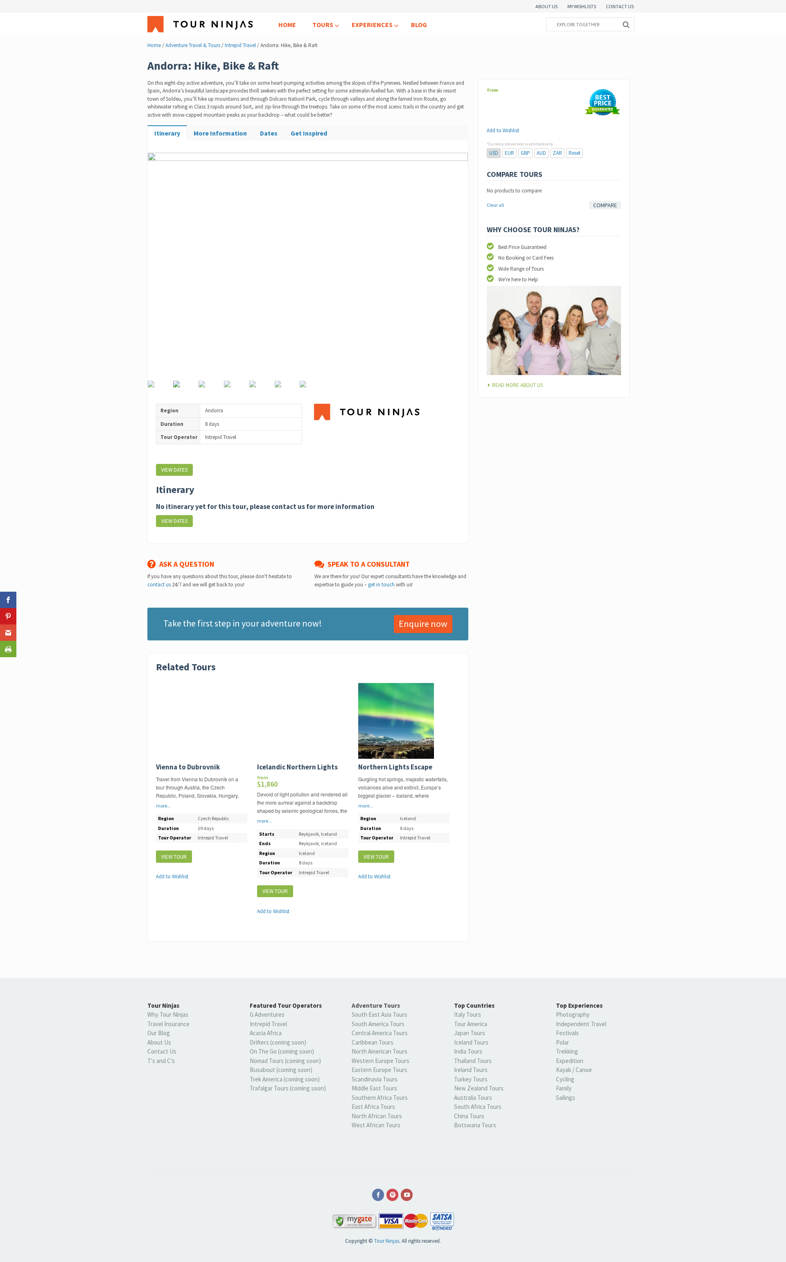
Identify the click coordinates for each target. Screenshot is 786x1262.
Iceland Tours (471, 1042)
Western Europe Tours (380, 1061)
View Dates (174, 469)
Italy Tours (467, 1014)
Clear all (495, 205)
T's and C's (161, 1061)
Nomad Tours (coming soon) (285, 1061)
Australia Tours (473, 1097)
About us (546, 6)
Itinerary (167, 133)
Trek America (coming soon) (285, 1079)
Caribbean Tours (372, 1042)
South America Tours (378, 1024)
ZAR (557, 152)
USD (493, 152)
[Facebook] (378, 1195)
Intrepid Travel (268, 1024)
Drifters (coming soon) (278, 1042)
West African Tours (376, 1125)
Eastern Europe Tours (379, 1070)
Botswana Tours (475, 1125)
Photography (573, 1014)
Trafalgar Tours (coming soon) (288, 1088)
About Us (159, 1042)
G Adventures (267, 1014)
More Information (220, 133)
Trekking (567, 1051)
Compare (605, 205)
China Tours (469, 1116)
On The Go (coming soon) (282, 1051)
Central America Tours (380, 1033)
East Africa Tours (373, 1106)
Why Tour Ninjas (167, 1014)
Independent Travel (581, 1024)
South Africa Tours (477, 1106)
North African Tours (377, 1116)
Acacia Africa (266, 1033)
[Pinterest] (393, 1195)
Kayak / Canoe (574, 1070)
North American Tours (379, 1051)
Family (563, 1088)
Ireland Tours (471, 1070)
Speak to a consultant (367, 564)
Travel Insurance (168, 1024)
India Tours (468, 1051)
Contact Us (620, 6)
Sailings (565, 1097)
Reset (574, 152)
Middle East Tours (374, 1088)
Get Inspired (309, 133)
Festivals (567, 1033)
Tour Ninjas (386, 1240)
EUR (509, 152)
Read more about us (517, 385)
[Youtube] (407, 1195)
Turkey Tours (471, 1079)
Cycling (565, 1079)
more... (163, 806)
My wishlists (581, 6)
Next (456, 268)
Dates (269, 133)
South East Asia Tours (379, 1014)
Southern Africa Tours (380, 1097)
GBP (525, 152)
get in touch (381, 584)
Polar (562, 1042)
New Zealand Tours (479, 1088)
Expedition (569, 1061)
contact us (159, 584)
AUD (541, 152)
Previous (160, 268)
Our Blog (158, 1033)
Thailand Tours (473, 1061)
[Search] (626, 24)
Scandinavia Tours (375, 1079)
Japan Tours (469, 1033)
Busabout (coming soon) (281, 1070)
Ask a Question (185, 564)
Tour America (470, 1024)
